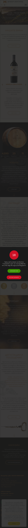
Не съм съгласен (14, 277)
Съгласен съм (14, 271)
